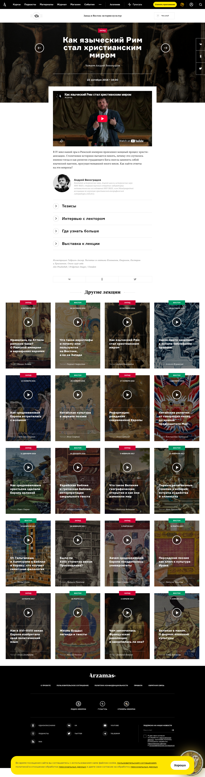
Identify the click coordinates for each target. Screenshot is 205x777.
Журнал (62, 4)
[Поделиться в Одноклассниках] (200, 56)
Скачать (165, 4)
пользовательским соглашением (136, 762)
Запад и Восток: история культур (103, 15)
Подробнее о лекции (28, 336)
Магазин (75, 4)
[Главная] (102, 675)
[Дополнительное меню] (100, 4)
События (89, 4)
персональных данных (72, 766)
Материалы (46, 4)
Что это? (165, 16)
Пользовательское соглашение (73, 685)
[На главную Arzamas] (4, 4)
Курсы (17, 4)
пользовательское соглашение (162, 745)
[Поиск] (200, 4)
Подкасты (30, 4)
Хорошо (180, 765)
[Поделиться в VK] (200, 44)
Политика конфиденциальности (111, 685)
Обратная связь (156, 685)
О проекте (46, 685)
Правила (138, 685)
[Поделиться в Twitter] (200, 68)
